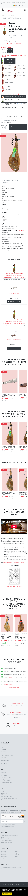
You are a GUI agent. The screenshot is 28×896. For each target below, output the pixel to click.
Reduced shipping (17, 704)
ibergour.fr (17, 853)
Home (2, 15)
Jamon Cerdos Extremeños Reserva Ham (9, 493)
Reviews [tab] (5, 178)
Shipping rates (4, 793)
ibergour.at (3, 851)
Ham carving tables (5, 780)
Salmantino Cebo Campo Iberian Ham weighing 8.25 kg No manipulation (14, 274)
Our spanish (9, 835)
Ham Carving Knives (6, 777)
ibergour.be (4, 853)
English (17, 5)
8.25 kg (9, 51)
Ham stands (4, 775)
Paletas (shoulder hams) (7, 774)
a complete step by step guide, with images (13, 562)
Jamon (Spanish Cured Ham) (9, 17)
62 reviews (18, 43)
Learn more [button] (19, 890)
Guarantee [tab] (5, 182)
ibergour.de (4, 858)
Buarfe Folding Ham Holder (14, 339)
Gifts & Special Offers (6, 840)
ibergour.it (17, 856)
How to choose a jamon (7, 796)
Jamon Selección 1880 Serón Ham (20, 637)
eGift (2, 837)
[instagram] (6, 763)
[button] (12, 169)
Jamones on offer (5, 838)
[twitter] (2, 763)
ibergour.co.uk (4, 854)
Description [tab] (6, 176)
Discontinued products (6, 842)
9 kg (4, 51)
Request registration (6, 868)
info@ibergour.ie (5, 760)
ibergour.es (17, 851)
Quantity (4, 125)
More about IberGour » (14, 687)
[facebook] (4, 763)
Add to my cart (19, 127)
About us (3, 746)
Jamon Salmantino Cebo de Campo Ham (8, 447)
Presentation (21, 230)
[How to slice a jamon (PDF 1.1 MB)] (14, 568)
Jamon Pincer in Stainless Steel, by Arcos (8, 396)
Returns (3, 794)
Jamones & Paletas (10, 15)
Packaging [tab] (16, 176)
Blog (2, 747)
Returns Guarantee (8, 684)
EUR (23, 5)
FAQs (2, 791)
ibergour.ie (17, 854)
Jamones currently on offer (7, 826)
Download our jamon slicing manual (14, 586)
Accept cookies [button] (7, 893)
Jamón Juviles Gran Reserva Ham (6, 637)
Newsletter (3, 749)
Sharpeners (4, 779)
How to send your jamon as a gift (9, 798)
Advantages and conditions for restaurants (11, 867)
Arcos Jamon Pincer (14, 293)
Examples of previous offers (8, 824)
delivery (10, 677)
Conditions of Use (20, 884)
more (8, 202)
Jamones (3, 772)
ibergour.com (4, 856)
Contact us (17, 724)
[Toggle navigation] (25, 10)
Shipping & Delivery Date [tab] (10, 180)
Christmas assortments (6, 782)
